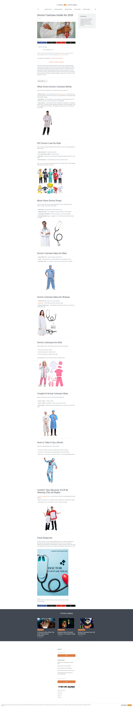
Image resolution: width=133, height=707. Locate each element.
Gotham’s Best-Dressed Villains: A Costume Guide (66, 633)
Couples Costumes (49, 599)
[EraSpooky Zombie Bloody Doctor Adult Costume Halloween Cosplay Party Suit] (50, 482)
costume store (63, 94)
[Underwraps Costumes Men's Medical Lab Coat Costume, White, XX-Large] (45, 136)
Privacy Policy (60, 692)
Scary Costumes (40, 601)
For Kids (55, 62)
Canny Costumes (59, 58)
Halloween (51, 164)
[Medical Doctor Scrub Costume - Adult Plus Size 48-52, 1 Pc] (50, 289)
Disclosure (59, 695)
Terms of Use (60, 693)
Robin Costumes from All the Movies (86, 633)
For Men (51, 62)
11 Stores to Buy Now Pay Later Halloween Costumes (45, 634)
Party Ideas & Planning (58, 9)
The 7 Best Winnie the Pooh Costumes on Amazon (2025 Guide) (65, 673)
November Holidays (86, 9)
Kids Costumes (65, 599)
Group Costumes (58, 599)
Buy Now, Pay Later (48, 9)
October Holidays (77, 9)
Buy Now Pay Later (40, 629)
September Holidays (68, 9)
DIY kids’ (64, 543)
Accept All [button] (129, 705)
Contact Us (59, 697)
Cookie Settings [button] (123, 705)
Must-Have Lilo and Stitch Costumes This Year (66, 670)
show (46, 81)
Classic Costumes (41, 599)
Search (66, 655)
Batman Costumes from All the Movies (65, 668)
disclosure (61, 54)
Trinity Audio (48, 49)
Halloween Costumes (61, 629)
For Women (61, 62)
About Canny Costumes (62, 690)
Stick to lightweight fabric (44, 496)
